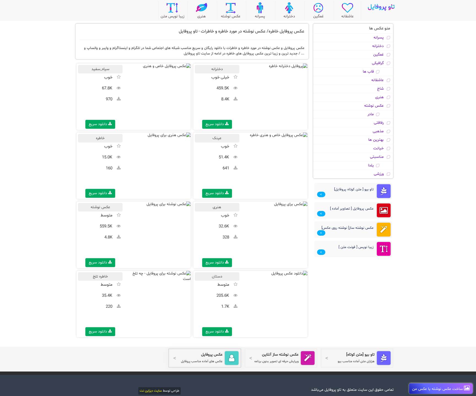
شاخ (380, 88)
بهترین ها (376, 139)
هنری (379, 97)
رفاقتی (379, 122)
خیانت (378, 148)
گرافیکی (378, 63)
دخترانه (378, 46)
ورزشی (379, 174)
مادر (370, 114)
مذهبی (378, 131)
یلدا (371, 165)
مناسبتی (377, 157)
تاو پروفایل (381, 7)
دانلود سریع (215, 124)
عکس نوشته (374, 105)
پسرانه (379, 37)
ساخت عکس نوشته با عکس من (438, 389)
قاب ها (368, 71)
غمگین (378, 54)
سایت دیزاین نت (151, 391)
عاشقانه (377, 80)
